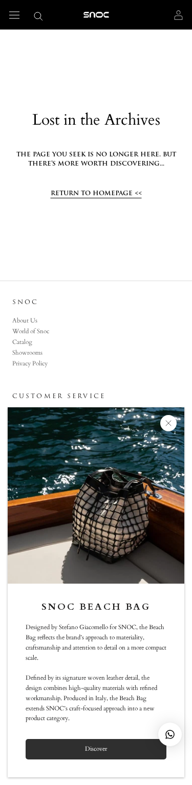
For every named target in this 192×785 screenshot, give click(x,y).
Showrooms (27, 353)
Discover (96, 749)
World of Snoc (30, 331)
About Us (24, 320)
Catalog (22, 342)
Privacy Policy (30, 363)
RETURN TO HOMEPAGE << (96, 193)
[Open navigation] (14, 14)
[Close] (168, 423)
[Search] (38, 15)
